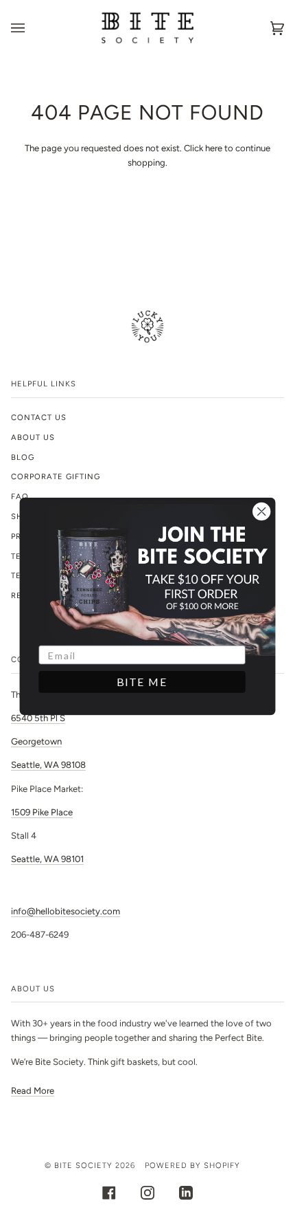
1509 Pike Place (42, 812)
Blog (22, 457)
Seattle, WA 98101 (47, 859)
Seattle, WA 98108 (48, 765)
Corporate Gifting (55, 476)
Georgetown (36, 741)
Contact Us (39, 417)
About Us (33, 437)
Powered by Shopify (192, 1165)
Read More (32, 1091)
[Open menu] (31, 28)
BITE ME (142, 681)
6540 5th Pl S (38, 718)
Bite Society (83, 1165)
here (213, 148)
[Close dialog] (261, 511)
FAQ (20, 496)
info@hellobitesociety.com (65, 911)
